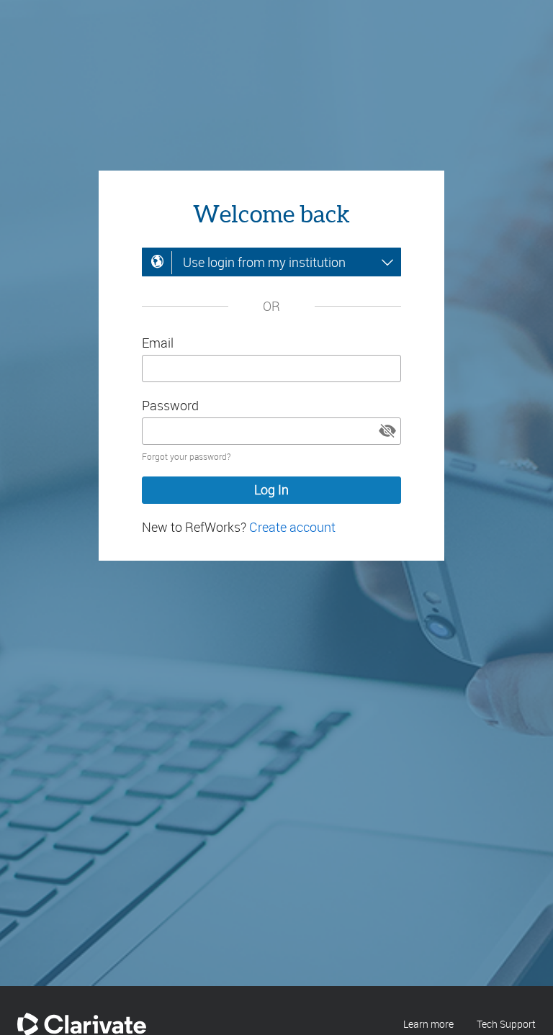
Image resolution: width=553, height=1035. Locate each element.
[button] (387, 431)
